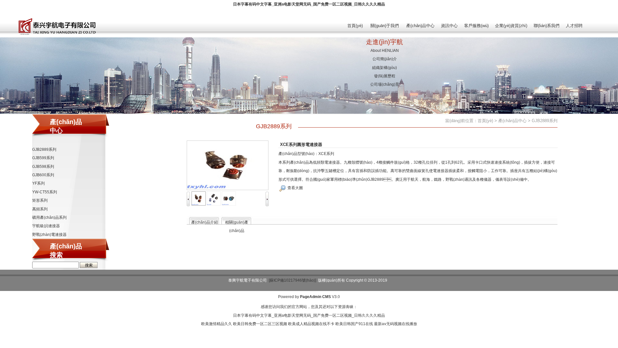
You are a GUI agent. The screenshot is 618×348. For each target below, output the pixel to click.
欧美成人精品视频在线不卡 (311, 324)
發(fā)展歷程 (384, 76)
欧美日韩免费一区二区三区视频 (260, 324)
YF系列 (38, 183)
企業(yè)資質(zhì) (511, 25)
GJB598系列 (43, 166)
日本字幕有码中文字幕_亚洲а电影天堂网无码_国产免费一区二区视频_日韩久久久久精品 (309, 4)
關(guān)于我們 (384, 25)
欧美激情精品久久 (216, 324)
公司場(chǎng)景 (384, 84)
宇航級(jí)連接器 (46, 226)
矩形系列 (40, 200)
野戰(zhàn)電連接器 (49, 234)
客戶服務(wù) (476, 25)
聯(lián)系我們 (546, 25)
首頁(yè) (355, 25)
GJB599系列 (43, 158)
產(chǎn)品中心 (420, 25)
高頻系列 (40, 209)
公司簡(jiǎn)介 (384, 59)
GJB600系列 (43, 175)
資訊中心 (449, 25)
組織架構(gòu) (384, 67)
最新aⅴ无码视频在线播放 (395, 324)
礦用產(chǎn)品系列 (49, 217)
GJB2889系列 (44, 149)
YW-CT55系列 (44, 192)
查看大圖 (295, 188)
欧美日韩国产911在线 (354, 324)
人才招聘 (574, 25)
